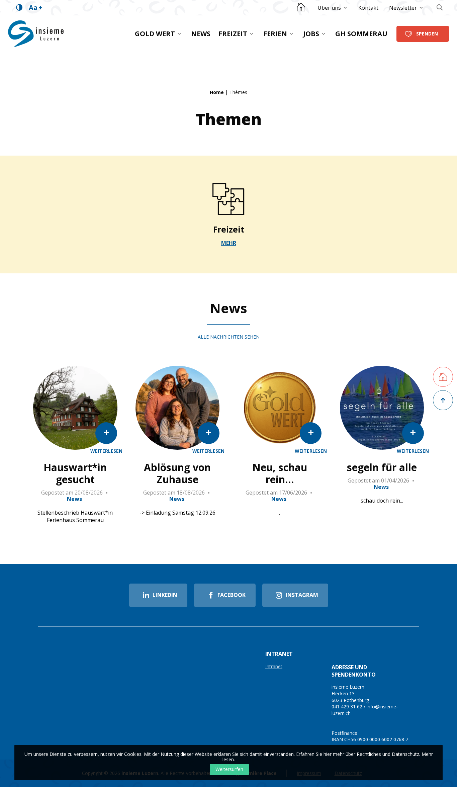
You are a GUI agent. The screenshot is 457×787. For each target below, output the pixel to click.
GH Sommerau (361, 33)
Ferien (275, 33)
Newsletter (403, 7)
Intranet (273, 667)
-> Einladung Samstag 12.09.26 (177, 512)
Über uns (329, 7)
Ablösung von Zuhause (177, 473)
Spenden (427, 33)
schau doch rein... (382, 500)
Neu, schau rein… (279, 473)
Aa (35, 7)
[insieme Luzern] (36, 33)
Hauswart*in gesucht (75, 473)
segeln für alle (382, 467)
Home (217, 92)
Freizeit (232, 33)
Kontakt (368, 7)
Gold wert (155, 33)
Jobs (311, 33)
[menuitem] (332, 7)
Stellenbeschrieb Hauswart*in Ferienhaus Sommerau (75, 516)
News (200, 33)
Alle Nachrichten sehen (229, 337)
